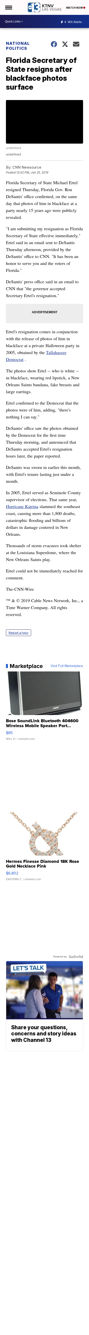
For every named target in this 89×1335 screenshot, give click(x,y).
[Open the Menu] (8, 7)
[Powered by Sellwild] (76, 956)
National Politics (18, 46)
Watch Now (74, 7)
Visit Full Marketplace (67, 666)
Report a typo (18, 633)
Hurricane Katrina (22, 506)
